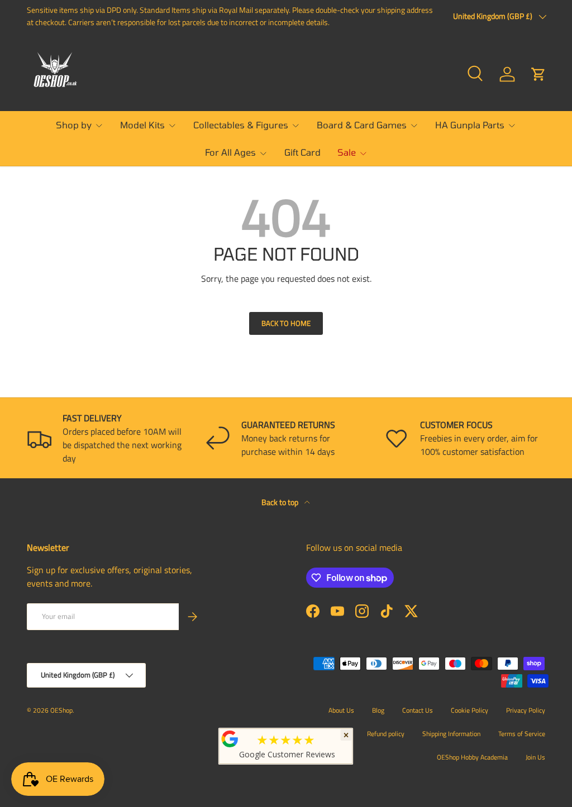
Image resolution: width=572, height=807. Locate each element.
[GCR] (230, 739)
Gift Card (302, 152)
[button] (538, 74)
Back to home (286, 323)
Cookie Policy (469, 710)
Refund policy (385, 733)
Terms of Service (521, 733)
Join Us (535, 757)
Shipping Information (451, 733)
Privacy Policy (525, 710)
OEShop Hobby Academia (472, 757)
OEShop (61, 710)
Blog (378, 710)
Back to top (280, 502)
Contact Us (417, 710)
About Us (341, 710)
